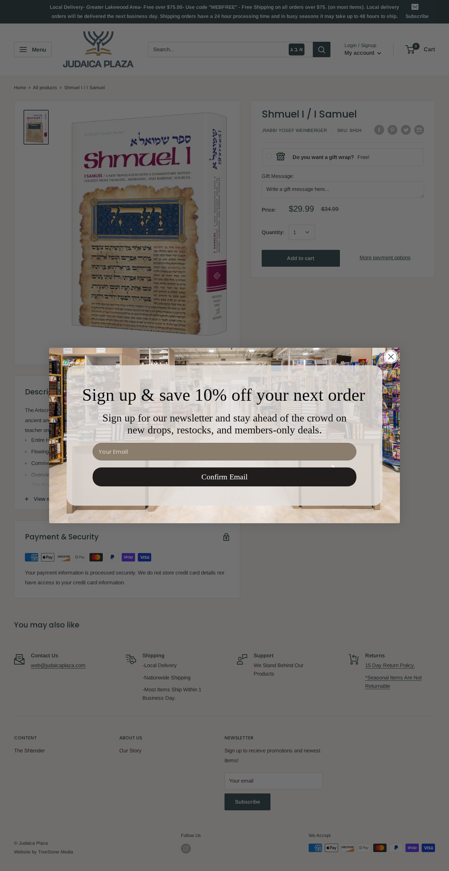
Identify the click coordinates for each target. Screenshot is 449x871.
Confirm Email (224, 476)
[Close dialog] (391, 357)
